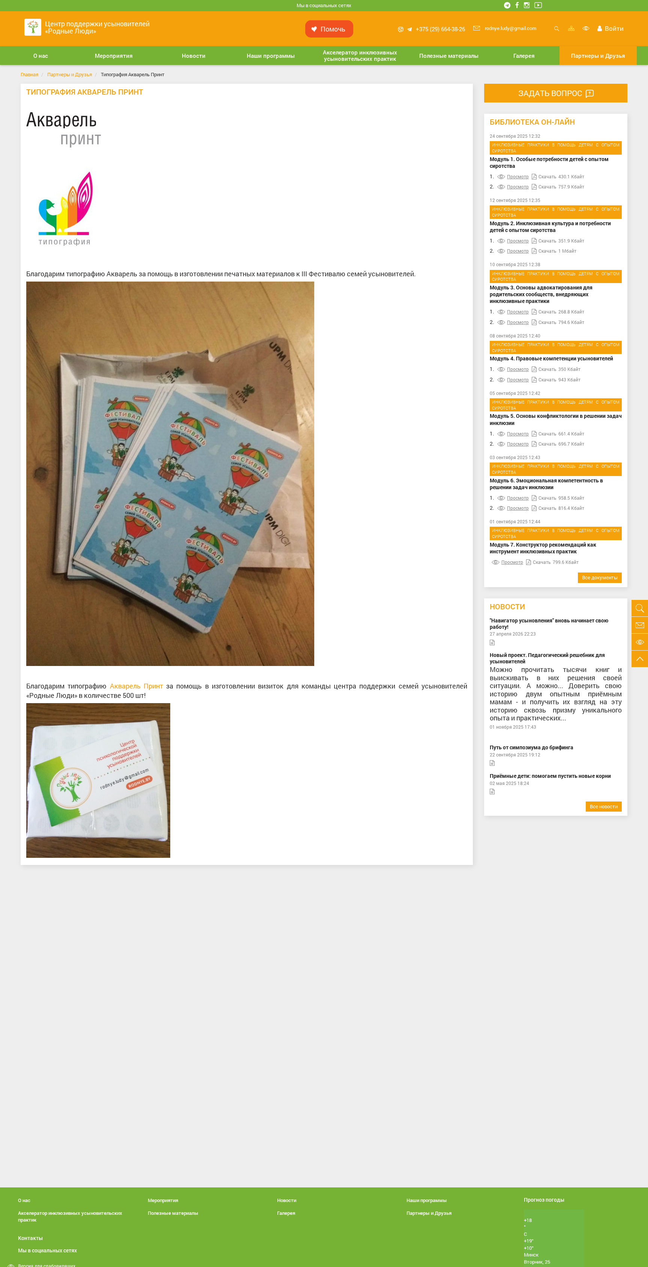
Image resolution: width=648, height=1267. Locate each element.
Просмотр (518, 176)
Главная (29, 74)
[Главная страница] (32, 26)
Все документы (600, 577)
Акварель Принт (136, 685)
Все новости (604, 806)
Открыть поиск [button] (556, 32)
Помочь (333, 28)
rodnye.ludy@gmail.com (510, 28)
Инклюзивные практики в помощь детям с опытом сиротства (556, 148)
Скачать (547, 176)
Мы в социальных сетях (324, 5)
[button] (40, 55)
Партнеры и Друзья (69, 74)
